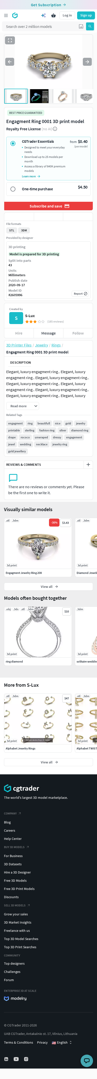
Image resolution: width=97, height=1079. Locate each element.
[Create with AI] (44, 15)
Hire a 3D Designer (17, 872)
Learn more (29, 176)
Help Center (13, 838)
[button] (81, 26)
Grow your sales (16, 914)
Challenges (12, 971)
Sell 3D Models (15, 905)
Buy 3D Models (14, 847)
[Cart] (53, 15)
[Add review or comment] (88, 465)
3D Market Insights (17, 922)
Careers (9, 830)
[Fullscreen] (10, 40)
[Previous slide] (9, 62)
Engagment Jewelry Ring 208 (24, 573)
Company (10, 813)
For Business (13, 856)
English (60, 1042)
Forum (9, 980)
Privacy (42, 1042)
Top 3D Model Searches (21, 939)
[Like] (19, 217)
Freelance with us (17, 930)
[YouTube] (16, 1059)
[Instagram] (26, 1059)
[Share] (78, 217)
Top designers (14, 963)
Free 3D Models (15, 880)
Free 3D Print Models (19, 888)
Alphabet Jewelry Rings (20, 748)
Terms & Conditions (18, 1042)
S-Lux (30, 315)
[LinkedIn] (6, 1059)
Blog (7, 822)
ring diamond (14, 661)
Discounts (11, 897)
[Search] (90, 26)
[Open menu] (6, 15)
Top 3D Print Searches (20, 947)
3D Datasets (13, 864)
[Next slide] (87, 62)
